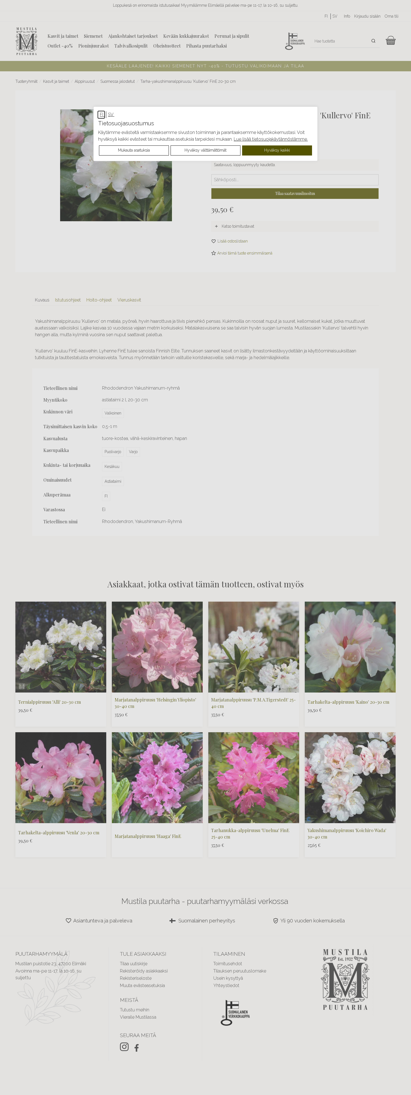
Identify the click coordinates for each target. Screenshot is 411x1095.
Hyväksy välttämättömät (205, 150)
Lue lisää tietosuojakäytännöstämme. (271, 139)
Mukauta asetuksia (134, 150)
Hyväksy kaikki (277, 150)
